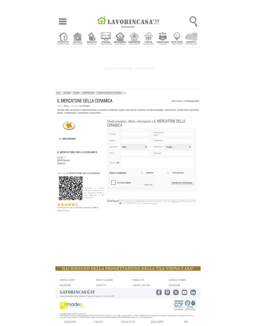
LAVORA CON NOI (141, 285)
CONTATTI (101, 285)
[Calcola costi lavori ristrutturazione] (77, 39)
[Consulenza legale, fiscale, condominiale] (162, 39)
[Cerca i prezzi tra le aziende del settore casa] (177, 39)
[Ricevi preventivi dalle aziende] (63, 39)
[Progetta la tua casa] (128, 270)
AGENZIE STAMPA (177, 280)
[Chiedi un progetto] (91, 39)
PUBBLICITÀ (138, 280)
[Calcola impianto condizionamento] (134, 39)
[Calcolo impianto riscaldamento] (120, 39)
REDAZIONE (65, 285)
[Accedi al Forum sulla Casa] (148, 39)
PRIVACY (99, 322)
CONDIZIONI (70, 322)
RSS (186, 322)
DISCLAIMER (157, 322)
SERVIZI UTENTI (67, 280)
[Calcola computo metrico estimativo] (191, 39)
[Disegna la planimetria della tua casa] (105, 39)
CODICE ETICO (128, 322)
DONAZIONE (174, 285)
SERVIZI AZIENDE (104, 280)
